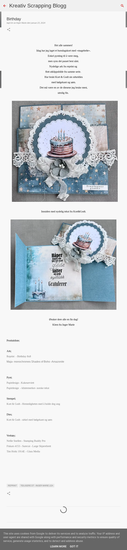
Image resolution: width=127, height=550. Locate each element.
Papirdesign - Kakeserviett (20, 382)
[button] (9, 30)
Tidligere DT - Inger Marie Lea (37, 485)
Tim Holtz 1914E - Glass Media (24, 451)
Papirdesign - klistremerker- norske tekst (28, 388)
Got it (74, 546)
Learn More (58, 546)
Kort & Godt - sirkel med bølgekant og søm (29, 419)
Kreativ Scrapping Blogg (37, 6)
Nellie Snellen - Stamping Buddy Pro (26, 440)
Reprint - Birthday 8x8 (19, 356)
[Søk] (71, 6)
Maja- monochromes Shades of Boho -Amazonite (35, 361)
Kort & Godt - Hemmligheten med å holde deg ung (33, 403)
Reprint (12, 485)
